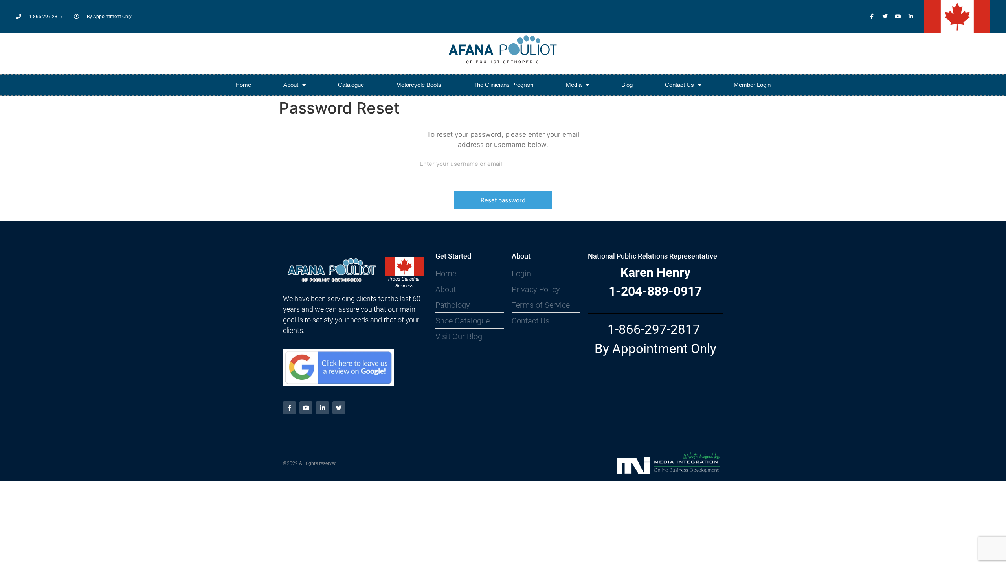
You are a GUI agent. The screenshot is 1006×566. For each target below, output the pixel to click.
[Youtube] (897, 16)
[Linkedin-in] (910, 16)
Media (574, 84)
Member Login (752, 84)
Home (243, 84)
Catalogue (351, 84)
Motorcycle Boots (418, 84)
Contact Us (679, 84)
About (290, 84)
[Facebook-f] (871, 16)
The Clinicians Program (504, 84)
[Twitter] (884, 16)
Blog (627, 84)
